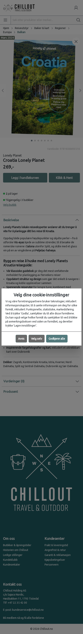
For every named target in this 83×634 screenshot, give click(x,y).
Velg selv (36, 338)
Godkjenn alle (57, 338)
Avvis (21, 338)
